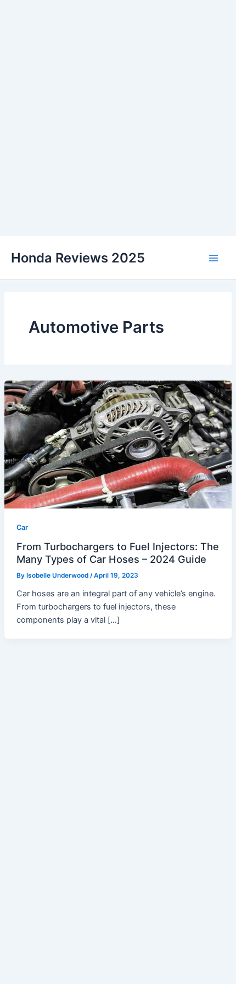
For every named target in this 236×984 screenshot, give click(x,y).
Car (22, 527)
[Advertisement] (118, 118)
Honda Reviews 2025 (78, 258)
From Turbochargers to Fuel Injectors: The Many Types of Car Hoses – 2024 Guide (117, 552)
